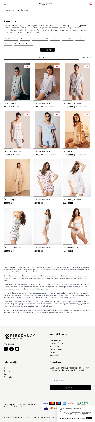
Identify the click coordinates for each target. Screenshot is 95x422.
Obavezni (63, 418)
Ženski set (24, 10)
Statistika (75, 418)
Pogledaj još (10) (47, 50)
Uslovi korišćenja (56, 343)
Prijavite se (68, 388)
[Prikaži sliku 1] (10, 100)
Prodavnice (8, 377)
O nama (7, 371)
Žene (17, 10)
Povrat (52, 352)
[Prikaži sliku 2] (25, 100)
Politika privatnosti (57, 340)
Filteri (41, 57)
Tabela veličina (56, 349)
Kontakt (7, 374)
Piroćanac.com (9, 10)
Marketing (82, 418)
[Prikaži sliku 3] (57, 100)
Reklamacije (54, 346)
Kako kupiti (54, 355)
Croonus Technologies (56, 417)
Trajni (69, 418)
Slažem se (89, 418)
